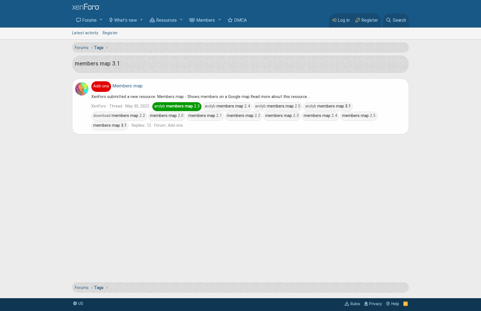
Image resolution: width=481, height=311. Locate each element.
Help (395, 304)
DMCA (240, 20)
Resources (166, 20)
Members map (118, 86)
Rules (355, 304)
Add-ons (175, 126)
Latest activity (85, 33)
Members (205, 20)
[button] (101, 20)
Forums (89, 20)
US (80, 304)
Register (110, 33)
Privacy (375, 304)
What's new (125, 20)
